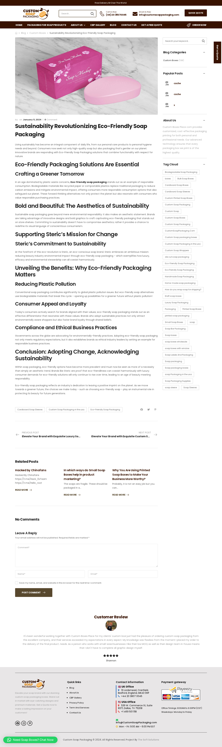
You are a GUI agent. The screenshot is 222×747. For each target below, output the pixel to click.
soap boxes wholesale (176, 341)
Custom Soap (172, 211)
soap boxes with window (177, 348)
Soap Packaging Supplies (178, 381)
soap (192, 322)
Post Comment (31, 592)
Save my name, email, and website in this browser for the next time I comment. (60, 582)
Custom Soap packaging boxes (181, 237)
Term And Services (79, 707)
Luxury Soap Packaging (176, 302)
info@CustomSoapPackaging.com (136, 722)
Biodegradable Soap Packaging (181, 172)
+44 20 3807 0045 (131, 696)
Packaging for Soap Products (46, 25)
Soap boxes (171, 335)
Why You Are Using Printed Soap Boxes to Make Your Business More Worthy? (131, 474)
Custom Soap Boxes (175, 217)
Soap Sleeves (190, 387)
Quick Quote (195, 12)
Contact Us (129, 25)
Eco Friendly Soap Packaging (179, 269)
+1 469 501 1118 (129, 711)
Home (19, 25)
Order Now (199, 25)
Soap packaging (173, 361)
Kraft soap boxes (173, 296)
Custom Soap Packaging (177, 224)
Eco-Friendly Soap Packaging (105, 409)
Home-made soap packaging (180, 283)
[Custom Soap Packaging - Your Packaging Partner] (35, 13)
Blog (113, 25)
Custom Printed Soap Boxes (178, 198)
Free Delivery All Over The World (111, 2)
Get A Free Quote (151, 25)
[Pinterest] (155, 409)
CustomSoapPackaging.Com (180, 230)
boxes (168, 178)
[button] (30, 740)
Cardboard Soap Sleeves (30, 409)
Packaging (170, 309)
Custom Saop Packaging (177, 204)
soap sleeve (171, 387)
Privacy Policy (76, 703)
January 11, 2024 (32, 119)
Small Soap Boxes (174, 322)
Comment (51, 119)
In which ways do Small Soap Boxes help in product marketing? (84, 474)
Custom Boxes (37, 33)
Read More (21, 490)
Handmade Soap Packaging (179, 276)
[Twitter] (148, 409)
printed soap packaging (177, 315)
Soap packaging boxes (176, 367)
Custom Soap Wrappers (177, 250)
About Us (76, 25)
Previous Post (54, 434)
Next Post (124, 434)
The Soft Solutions (148, 739)
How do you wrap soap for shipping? (183, 289)
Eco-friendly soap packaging (89, 182)
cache (177, 83)
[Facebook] (141, 409)
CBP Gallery (97, 25)
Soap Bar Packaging (175, 328)
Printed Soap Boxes (192, 309)
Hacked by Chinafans (30, 470)
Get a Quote (217, 52)
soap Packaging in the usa (178, 374)
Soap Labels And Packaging (179, 354)
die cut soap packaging (177, 256)
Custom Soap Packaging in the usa (66, 409)
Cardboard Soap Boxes (177, 185)
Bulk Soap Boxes (185, 178)
